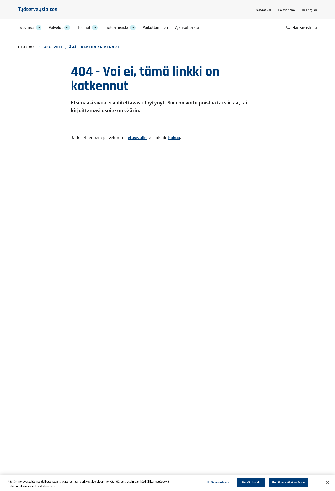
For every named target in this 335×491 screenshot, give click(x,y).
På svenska (286, 10)
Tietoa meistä (116, 27)
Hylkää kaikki (251, 482)
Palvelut (56, 27)
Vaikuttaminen (155, 27)
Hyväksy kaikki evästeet (289, 482)
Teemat (83, 27)
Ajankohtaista (187, 27)
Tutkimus (26, 27)
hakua (174, 137)
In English (309, 10)
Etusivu (26, 46)
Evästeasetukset (218, 482)
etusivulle (137, 137)
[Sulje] (328, 483)
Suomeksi (263, 10)
